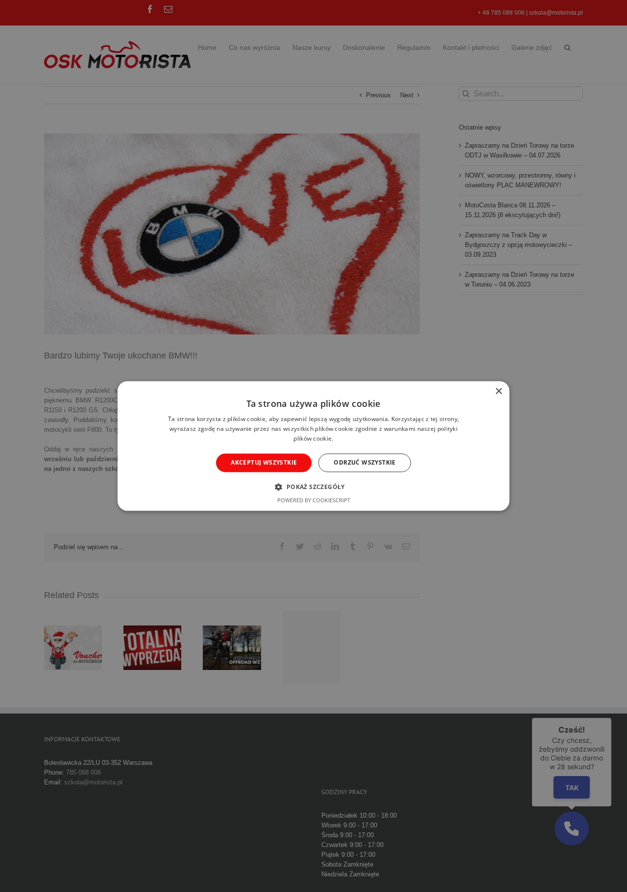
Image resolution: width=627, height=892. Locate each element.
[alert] (313, 446)
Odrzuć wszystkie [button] (364, 462)
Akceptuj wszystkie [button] (264, 462)
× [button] (498, 391)
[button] (313, 487)
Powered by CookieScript (313, 500)
